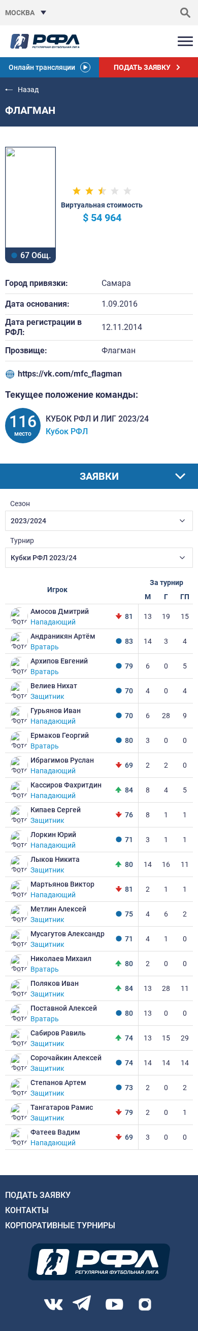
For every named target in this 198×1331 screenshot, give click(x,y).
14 (148, 641)
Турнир (22, 540)
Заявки (99, 476)
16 (166, 864)
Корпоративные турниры (60, 1225)
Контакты (27, 1210)
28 (166, 716)
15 (185, 616)
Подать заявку (38, 1195)
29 (185, 1038)
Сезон (20, 504)
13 (148, 616)
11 (185, 864)
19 (166, 616)
